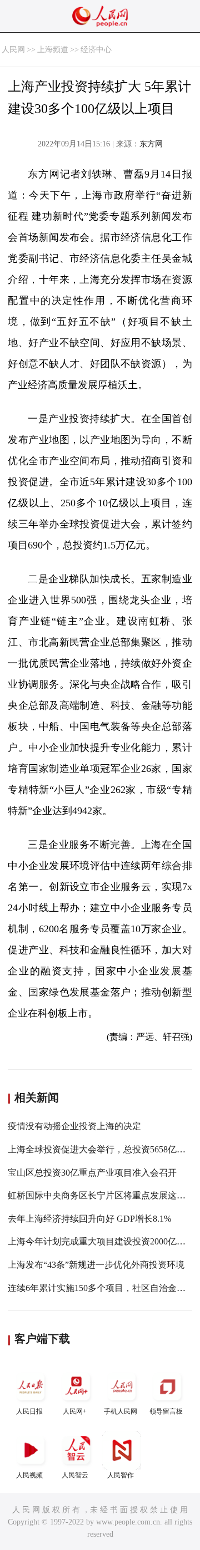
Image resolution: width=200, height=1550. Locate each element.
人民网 (13, 49)
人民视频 (29, 1475)
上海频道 (52, 49)
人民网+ (75, 1411)
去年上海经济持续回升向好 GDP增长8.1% (89, 1218)
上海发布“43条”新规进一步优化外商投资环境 (96, 1264)
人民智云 (75, 1475)
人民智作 (120, 1475)
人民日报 (29, 1411)
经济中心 (96, 49)
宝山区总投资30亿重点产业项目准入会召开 (92, 1172)
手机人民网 (120, 1411)
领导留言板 (166, 1411)
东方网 (151, 144)
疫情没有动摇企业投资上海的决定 (74, 1126)
